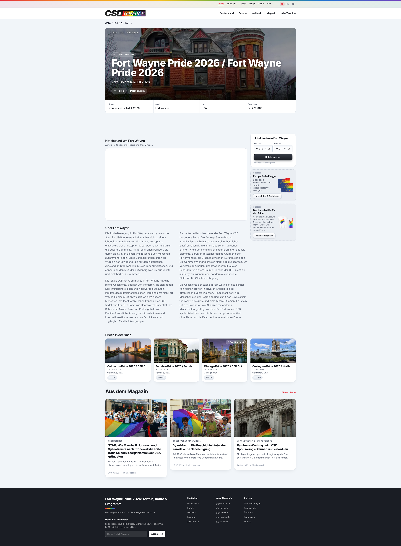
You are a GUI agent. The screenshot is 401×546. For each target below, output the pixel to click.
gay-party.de (222, 512)
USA (116, 23)
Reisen (243, 3)
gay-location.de (223, 503)
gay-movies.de (223, 517)
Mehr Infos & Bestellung (267, 196)
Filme (261, 3)
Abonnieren (157, 534)
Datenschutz (250, 508)
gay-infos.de (222, 521)
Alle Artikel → (289, 392)
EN (287, 4)
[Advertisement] (384, 273)
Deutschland (226, 13)
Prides (221, 3)
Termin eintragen (252, 503)
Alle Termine (288, 13)
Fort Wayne (126, 23)
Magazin (271, 13)
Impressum (249, 517)
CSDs (108, 23)
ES (293, 4)
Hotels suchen (273, 157)
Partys (252, 3)
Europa (243, 13)
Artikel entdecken (264, 235)
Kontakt (247, 521)
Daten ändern (137, 90)
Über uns (248, 512)
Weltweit (257, 13)
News (270, 3)
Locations (232, 3)
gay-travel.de (222, 508)
